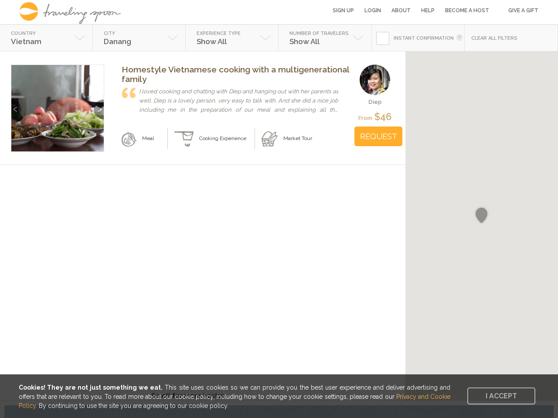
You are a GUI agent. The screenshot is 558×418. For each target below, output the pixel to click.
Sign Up (343, 10)
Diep (375, 101)
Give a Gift (523, 10)
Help (428, 10)
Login (372, 10)
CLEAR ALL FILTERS (494, 38)
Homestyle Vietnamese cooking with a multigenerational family (235, 74)
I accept (501, 396)
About (401, 10)
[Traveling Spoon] (73, 13)
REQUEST (378, 136)
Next (99, 105)
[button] (481, 215)
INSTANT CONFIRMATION (424, 38)
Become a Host (467, 10)
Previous (16, 105)
